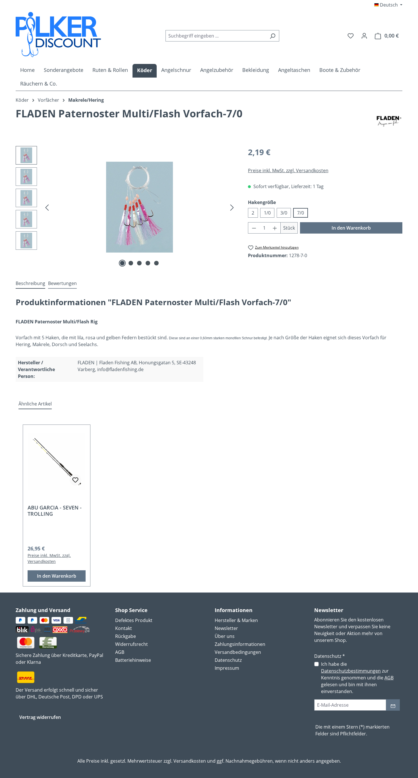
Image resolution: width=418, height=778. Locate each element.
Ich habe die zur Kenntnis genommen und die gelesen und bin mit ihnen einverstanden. (357, 677)
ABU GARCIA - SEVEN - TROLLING (55, 510)
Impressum (227, 668)
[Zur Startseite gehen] (58, 34)
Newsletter (226, 628)
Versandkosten (189, 761)
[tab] (30, 283)
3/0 (283, 213)
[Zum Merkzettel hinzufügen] (75, 480)
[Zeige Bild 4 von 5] (148, 263)
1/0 (267, 213)
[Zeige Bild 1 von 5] (122, 263)
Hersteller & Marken (236, 620)
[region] (126, 207)
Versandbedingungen (238, 652)
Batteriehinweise (133, 660)
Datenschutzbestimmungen (351, 671)
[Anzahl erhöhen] (275, 228)
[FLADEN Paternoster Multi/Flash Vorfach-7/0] (139, 207)
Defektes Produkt (133, 620)
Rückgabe (125, 636)
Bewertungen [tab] (62, 283)
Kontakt (123, 628)
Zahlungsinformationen (240, 644)
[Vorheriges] (47, 207)
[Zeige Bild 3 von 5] (139, 263)
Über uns (225, 636)
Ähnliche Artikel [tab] (35, 404)
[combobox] (215, 35)
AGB (119, 652)
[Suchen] (272, 35)
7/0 (300, 213)
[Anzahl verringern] (254, 228)
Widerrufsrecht (131, 644)
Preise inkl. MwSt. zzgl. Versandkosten (288, 170)
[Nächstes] (232, 207)
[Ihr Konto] (364, 35)
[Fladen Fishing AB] (389, 121)
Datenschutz (228, 660)
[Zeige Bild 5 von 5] (156, 263)
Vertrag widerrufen (40, 717)
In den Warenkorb (351, 228)
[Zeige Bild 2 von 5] (131, 263)
